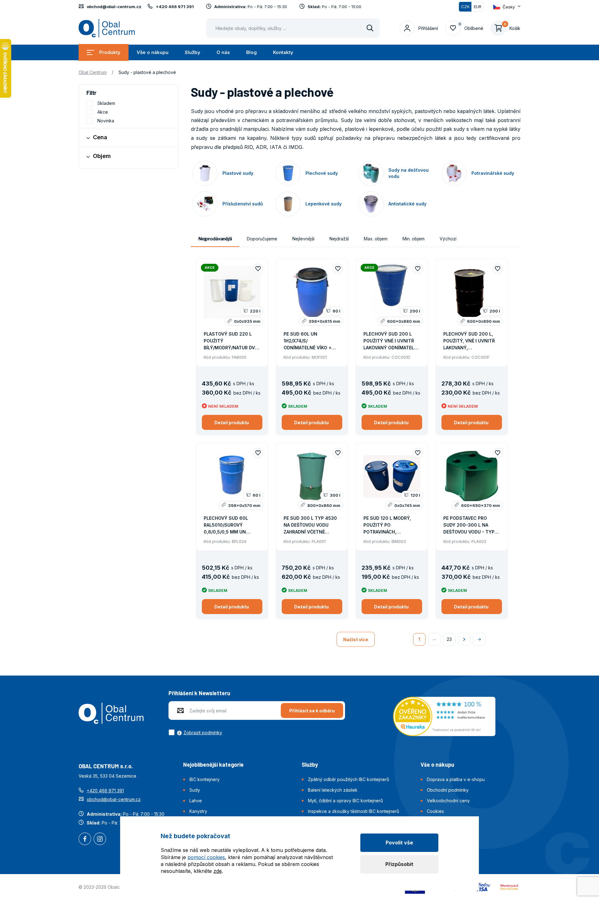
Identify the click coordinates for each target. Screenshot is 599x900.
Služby (192, 52)
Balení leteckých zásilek (333, 790)
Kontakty (283, 52)
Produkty (109, 52)
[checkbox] (195, 732)
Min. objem (413, 238)
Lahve (195, 800)
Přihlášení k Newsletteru (199, 693)
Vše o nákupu (152, 52)
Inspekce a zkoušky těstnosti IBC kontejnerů (353, 811)
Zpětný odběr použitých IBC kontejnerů (348, 779)
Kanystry (198, 811)
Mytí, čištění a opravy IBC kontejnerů (345, 800)
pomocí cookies (206, 857)
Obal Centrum (93, 72)
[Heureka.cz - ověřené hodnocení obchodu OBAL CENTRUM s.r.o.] (444, 716)
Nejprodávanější (215, 238)
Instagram (100, 839)
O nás (223, 52)
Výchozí (448, 238)
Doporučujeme (262, 238)
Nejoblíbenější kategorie (213, 764)
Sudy (194, 790)
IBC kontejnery (204, 779)
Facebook (85, 839)
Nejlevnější (303, 238)
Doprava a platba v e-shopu (456, 779)
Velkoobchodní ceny (448, 800)
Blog (251, 52)
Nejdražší (339, 238)
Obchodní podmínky (448, 790)
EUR (477, 6)
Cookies (435, 811)
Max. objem (375, 238)
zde (217, 871)
